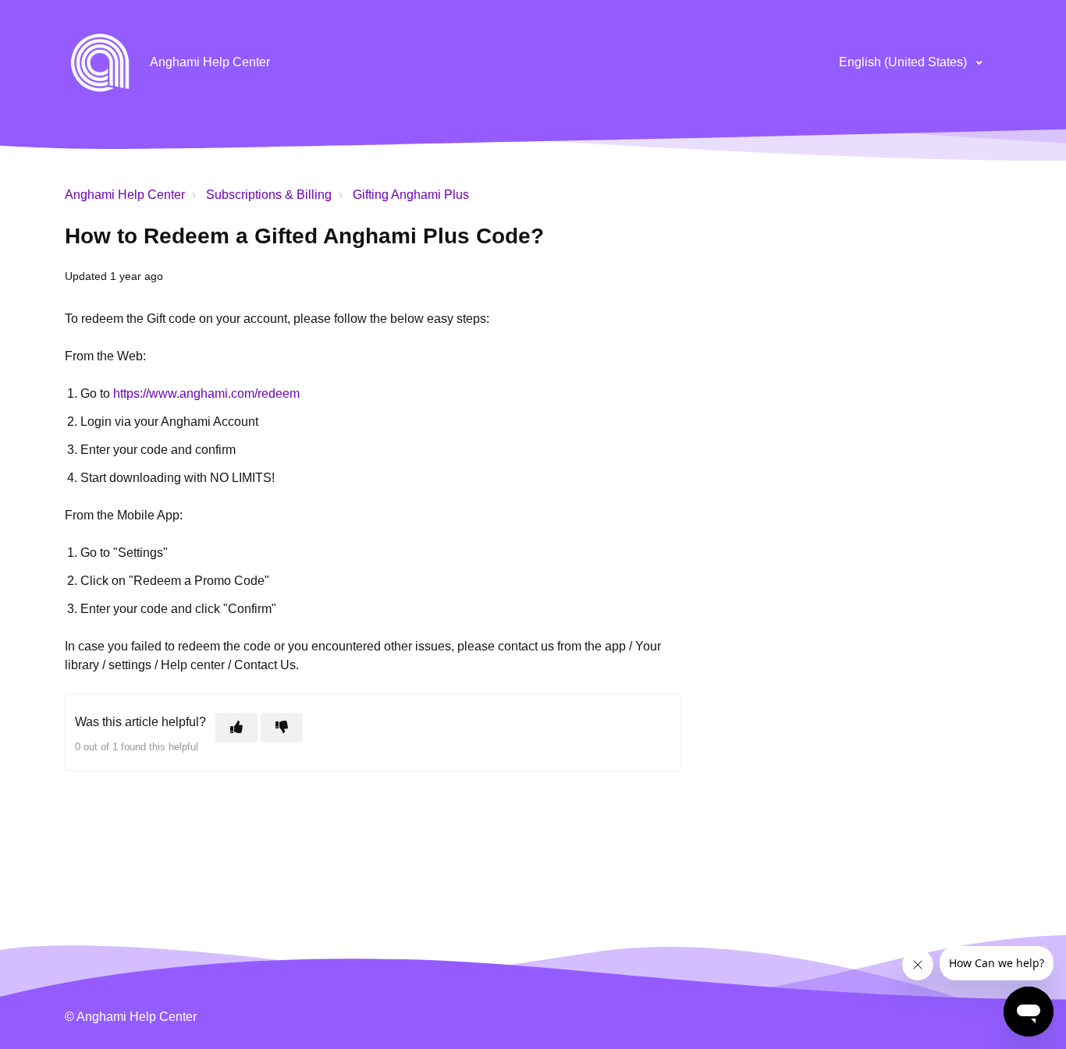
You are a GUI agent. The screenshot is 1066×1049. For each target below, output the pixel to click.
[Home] (100, 62)
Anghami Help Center (125, 194)
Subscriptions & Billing (269, 194)
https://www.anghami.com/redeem (206, 393)
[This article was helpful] (236, 727)
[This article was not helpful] (282, 727)
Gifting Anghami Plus (411, 194)
